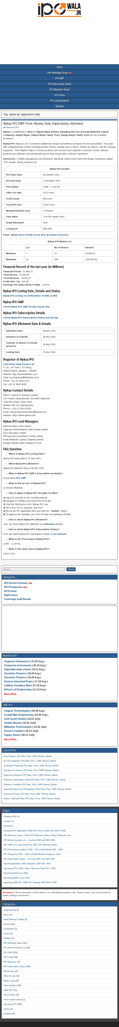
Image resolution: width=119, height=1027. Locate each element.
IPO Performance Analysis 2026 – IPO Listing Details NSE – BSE (33, 849)
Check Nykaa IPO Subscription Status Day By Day (30, 317)
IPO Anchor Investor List (15, 948)
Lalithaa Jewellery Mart (17, 685)
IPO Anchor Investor (16, 583)
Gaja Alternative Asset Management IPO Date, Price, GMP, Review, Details (37, 789)
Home (59, 67)
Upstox (7, 1009)
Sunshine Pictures (15, 673)
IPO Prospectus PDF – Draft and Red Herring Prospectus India (32, 854)
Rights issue (9, 981)
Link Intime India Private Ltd (18, 364)
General (7, 924)
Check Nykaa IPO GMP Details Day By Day (26, 306)
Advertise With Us (12, 816)
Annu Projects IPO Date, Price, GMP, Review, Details (28, 756)
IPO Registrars (10, 962)
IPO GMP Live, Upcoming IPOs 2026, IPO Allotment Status (30, 845)
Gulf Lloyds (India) (15, 719)
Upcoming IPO (12, 127)
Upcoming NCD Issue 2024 (16, 873)
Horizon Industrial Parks (18, 681)
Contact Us (9, 821)
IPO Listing (9, 957)
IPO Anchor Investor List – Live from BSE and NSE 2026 (29, 840)
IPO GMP (59, 78)
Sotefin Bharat (12, 723)
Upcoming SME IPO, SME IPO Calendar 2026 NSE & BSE (30, 882)
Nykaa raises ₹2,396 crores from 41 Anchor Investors (39, 235)
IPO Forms (59, 95)
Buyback (59, 106)
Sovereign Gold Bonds (17, 599)
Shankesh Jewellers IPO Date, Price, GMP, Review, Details (30, 784)
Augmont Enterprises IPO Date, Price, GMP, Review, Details (31, 775)
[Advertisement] (59, 41)
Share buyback (10, 985)
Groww (7, 933)
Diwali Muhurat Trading (14, 919)
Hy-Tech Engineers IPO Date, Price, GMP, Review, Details (30, 761)
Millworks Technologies (18, 727)
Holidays (7, 938)
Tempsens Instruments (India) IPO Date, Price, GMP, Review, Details (35, 780)
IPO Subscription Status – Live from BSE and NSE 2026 (29, 859)
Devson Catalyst (14, 731)
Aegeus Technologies (17, 710)
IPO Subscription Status (59, 84)
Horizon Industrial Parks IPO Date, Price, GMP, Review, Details (32, 798)
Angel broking (10, 910)
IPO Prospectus (13, 587)
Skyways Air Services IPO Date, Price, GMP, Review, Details (31, 770)
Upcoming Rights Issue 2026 (16, 878)
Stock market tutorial (13, 999)
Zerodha (7, 1013)
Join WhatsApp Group (57, 72)
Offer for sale (9, 976)
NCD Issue (10, 591)
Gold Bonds (9, 929)
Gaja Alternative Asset (17, 669)
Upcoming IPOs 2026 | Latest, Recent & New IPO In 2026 (30, 868)
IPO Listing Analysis (59, 100)
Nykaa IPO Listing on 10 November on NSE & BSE (30, 295)
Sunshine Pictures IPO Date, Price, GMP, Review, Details (29, 794)
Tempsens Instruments (17, 665)
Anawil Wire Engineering (18, 715)
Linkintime (48, 524)
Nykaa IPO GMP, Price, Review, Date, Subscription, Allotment (43, 123)
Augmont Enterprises (17, 661)
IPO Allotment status (13, 943)
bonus (6, 915)
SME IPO (8, 990)
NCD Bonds (9, 971)
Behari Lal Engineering (17, 689)
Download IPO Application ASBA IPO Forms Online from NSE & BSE (35, 831)
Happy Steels (12, 735)
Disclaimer (8, 826)
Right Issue (11, 595)
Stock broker (9, 995)
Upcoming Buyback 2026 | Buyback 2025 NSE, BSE (27, 863)
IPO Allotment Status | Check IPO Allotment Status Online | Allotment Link (37, 835)
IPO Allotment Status (59, 89)
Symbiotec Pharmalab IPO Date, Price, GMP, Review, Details (31, 765)
